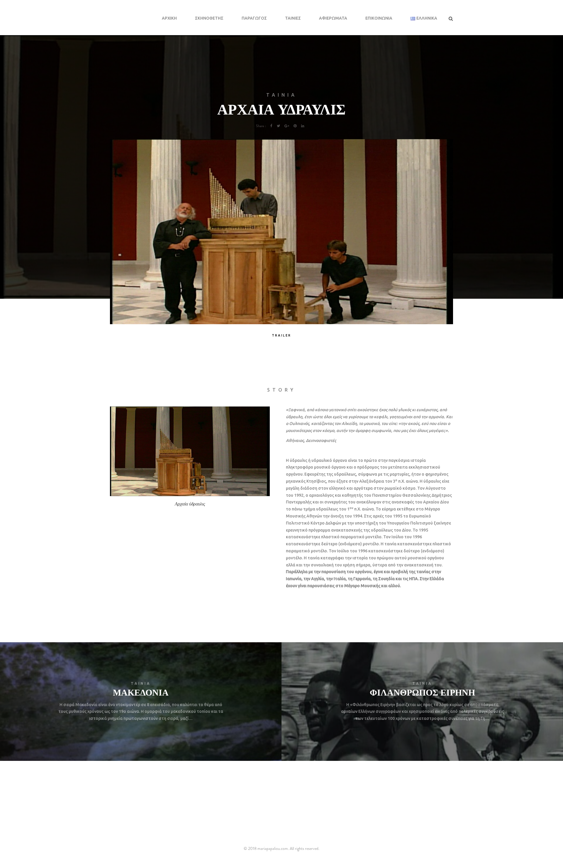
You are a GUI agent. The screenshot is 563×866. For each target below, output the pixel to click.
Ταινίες (293, 18)
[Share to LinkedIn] (303, 126)
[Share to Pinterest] (295, 126)
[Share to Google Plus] (287, 126)
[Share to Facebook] (271, 126)
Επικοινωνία (378, 18)
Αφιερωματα (333, 18)
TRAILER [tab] (281, 335)
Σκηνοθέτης (209, 18)
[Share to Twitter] (278, 126)
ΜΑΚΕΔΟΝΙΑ (141, 692)
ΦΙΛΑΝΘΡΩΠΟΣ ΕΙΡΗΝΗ (422, 692)
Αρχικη (169, 18)
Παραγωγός (254, 18)
